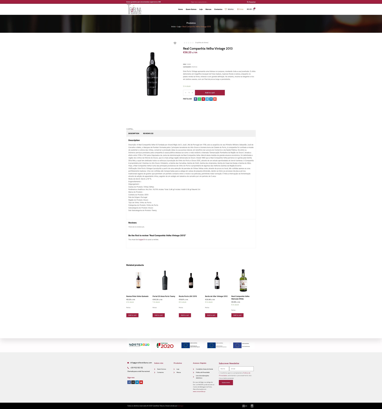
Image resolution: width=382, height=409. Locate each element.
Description (133, 133)
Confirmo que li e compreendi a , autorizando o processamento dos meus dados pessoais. (235, 375)
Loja (179, 26)
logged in (141, 239)
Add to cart (210, 93)
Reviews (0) (148, 133)
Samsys (180, 406)
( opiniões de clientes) (201, 42)
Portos (194, 67)
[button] (195, 99)
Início (173, 26)
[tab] (133, 133)
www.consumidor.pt (199, 391)
